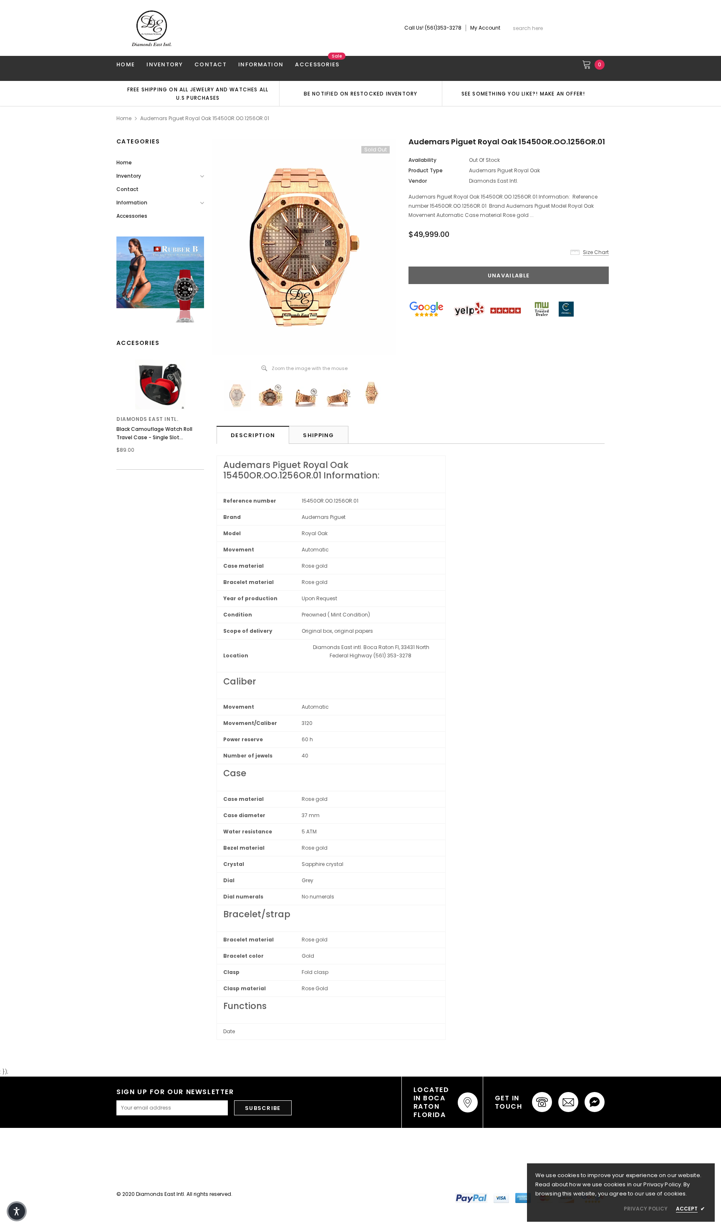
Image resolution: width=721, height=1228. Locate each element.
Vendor (417, 180)
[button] (17, 1211)
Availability (422, 160)
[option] (197, 93)
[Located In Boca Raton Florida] (468, 1102)
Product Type (425, 170)
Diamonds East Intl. (147, 419)
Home (123, 118)
